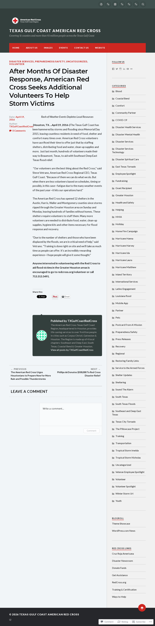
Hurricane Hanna (124, 238)
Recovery (120, 346)
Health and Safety (124, 202)
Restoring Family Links (127, 360)
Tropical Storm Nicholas (128, 457)
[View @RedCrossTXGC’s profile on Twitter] (117, 69)
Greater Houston (124, 195)
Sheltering (120, 382)
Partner (119, 310)
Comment (91, 430)
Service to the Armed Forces (130, 367)
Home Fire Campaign (126, 231)
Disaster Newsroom (122, 560)
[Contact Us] (129, 4)
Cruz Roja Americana (123, 553)
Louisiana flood (123, 295)
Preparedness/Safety (50, 61)
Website (100, 48)
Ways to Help (119, 596)
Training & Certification (124, 589)
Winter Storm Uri (124, 493)
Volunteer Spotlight (125, 486)
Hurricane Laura (123, 260)
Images (48, 48)
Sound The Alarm (124, 389)
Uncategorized (76, 61)
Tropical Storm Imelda (127, 450)
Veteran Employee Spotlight (129, 471)
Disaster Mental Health (127, 134)
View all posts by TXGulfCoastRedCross (72, 349)
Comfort (120, 105)
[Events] (122, 4)
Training (119, 436)
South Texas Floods (125, 403)
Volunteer (16, 64)
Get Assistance (120, 575)
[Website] (136, 4)
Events (63, 48)
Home (16, 48)
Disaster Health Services (128, 127)
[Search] (143, 4)
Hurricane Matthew (125, 267)
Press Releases (123, 339)
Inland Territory (123, 274)
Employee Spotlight (125, 173)
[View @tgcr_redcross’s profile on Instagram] (120, 69)
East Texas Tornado (125, 166)
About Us (32, 48)
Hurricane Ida (122, 252)
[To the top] (142, 608)
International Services (126, 281)
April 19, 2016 (16, 118)
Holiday (119, 224)
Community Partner (125, 112)
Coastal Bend (122, 98)
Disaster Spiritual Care (127, 159)
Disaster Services (21, 61)
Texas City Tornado (125, 421)
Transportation (123, 443)
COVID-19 (121, 119)
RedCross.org (119, 582)
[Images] (115, 4)
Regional (120, 353)
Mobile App (121, 303)
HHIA (118, 216)
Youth (118, 500)
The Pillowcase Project (127, 428)
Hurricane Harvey (124, 245)
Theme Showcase (121, 523)
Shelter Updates (123, 375)
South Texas (121, 396)
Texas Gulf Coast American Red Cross (55, 30)
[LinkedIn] (124, 69)
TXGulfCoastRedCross (21, 126)
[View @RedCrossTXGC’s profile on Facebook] (113, 69)
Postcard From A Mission (128, 324)
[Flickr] (131, 69)
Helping (119, 209)
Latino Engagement (125, 288)
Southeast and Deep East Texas (126, 412)
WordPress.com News (123, 530)
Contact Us (81, 48)
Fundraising (121, 180)
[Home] (101, 4)
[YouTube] (128, 69)
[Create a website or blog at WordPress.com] (10, 620)
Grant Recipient (123, 188)
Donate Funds (119, 567)
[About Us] (108, 4)
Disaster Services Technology (122, 150)
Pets (117, 317)
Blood (118, 91)
